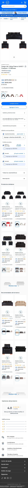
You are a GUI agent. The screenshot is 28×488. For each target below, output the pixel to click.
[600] (8, 224)
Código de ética (13, 486)
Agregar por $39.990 (11, 164)
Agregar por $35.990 (11, 148)
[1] (4, 224)
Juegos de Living (23, 18)
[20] (21, 332)
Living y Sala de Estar (13, 18)
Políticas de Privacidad (4, 486)
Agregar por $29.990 (11, 156)
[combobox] (14, 137)
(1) (10, 74)
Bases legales (19, 486)
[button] (14, 10)
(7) (12, 318)
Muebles (6, 18)
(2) (11, 211)
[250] (21, 224)
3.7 (10, 318)
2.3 (10, 256)
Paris (9, 70)
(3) (12, 256)
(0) (24, 256)
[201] (4, 331)
